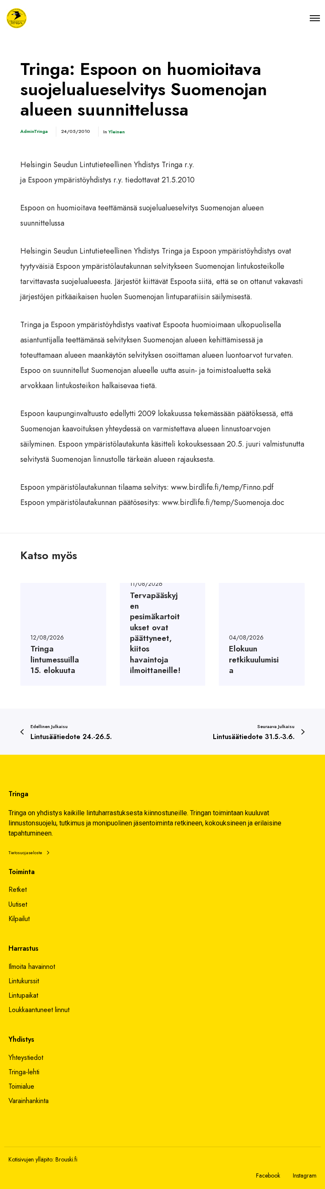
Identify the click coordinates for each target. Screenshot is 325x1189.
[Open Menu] (315, 18)
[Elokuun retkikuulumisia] (262, 634)
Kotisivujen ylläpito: (31, 1159)
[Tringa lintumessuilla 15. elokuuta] (63, 634)
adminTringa (34, 131)
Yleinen (116, 131)
